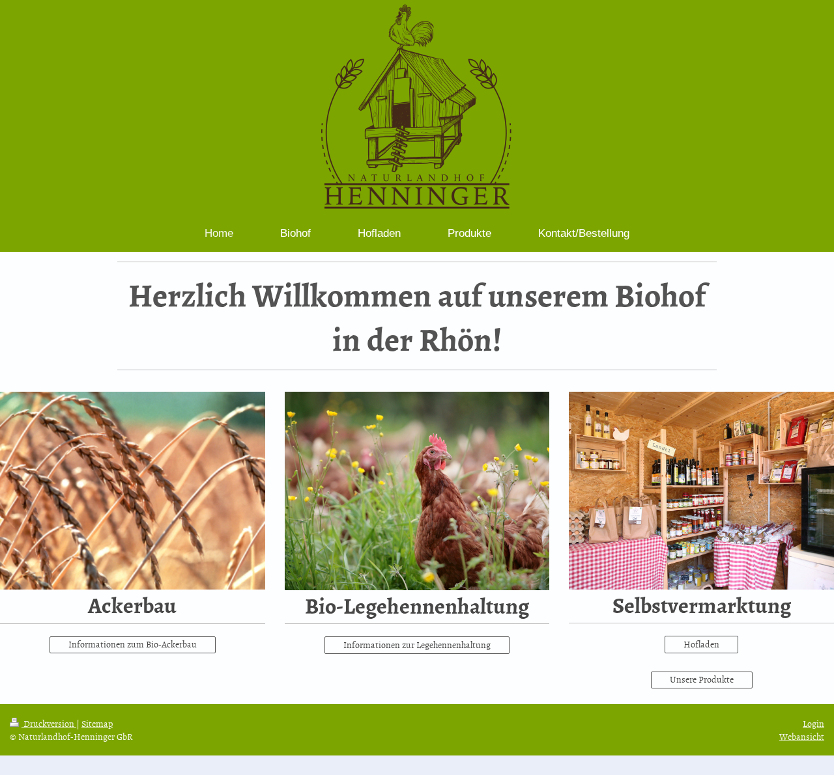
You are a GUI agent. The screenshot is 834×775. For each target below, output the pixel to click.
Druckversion (49, 723)
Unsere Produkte (702, 679)
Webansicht (801, 736)
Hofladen (701, 644)
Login (813, 723)
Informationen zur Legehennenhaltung (417, 644)
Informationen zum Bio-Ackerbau (132, 644)
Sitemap (97, 723)
